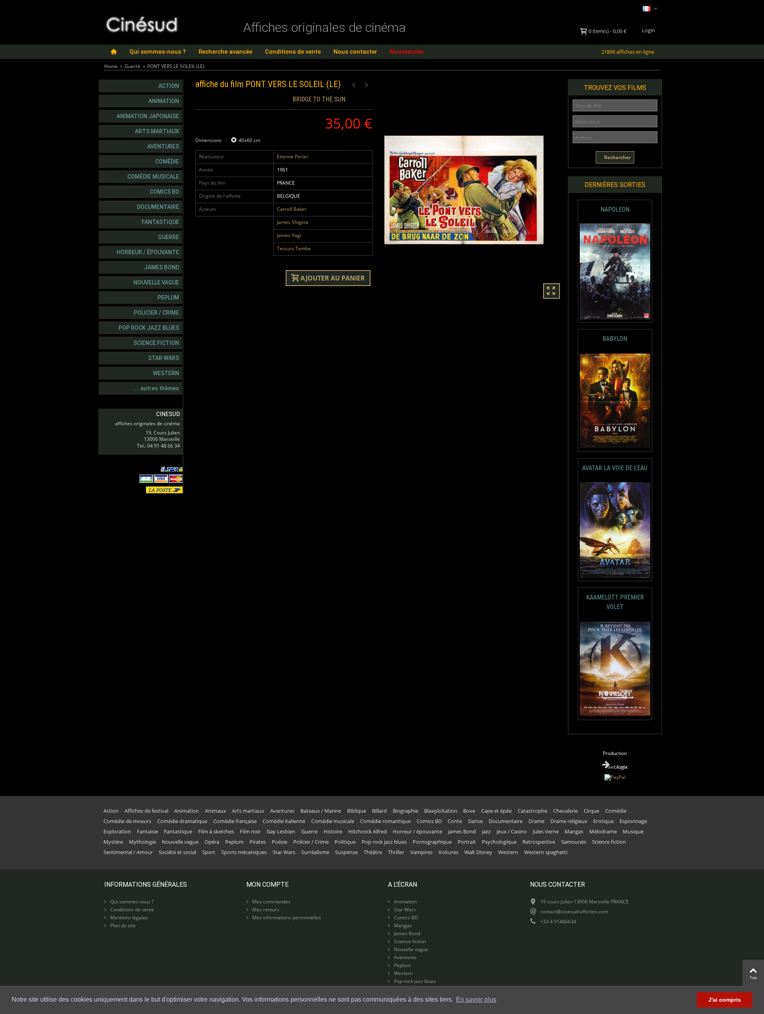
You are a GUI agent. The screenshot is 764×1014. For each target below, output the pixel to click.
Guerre (132, 66)
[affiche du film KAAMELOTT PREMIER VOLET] (615, 669)
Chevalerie (565, 810)
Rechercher (617, 157)
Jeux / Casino (512, 831)
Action (168, 86)
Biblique (356, 810)
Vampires (421, 852)
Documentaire (158, 207)
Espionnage (633, 821)
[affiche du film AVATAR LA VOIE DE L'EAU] (615, 530)
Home (111, 66)
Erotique (603, 821)
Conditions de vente (293, 51)
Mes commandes (270, 901)
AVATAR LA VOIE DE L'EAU (614, 468)
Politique (345, 841)
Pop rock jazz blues (149, 328)
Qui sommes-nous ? (157, 51)
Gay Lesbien (281, 831)
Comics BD (164, 192)
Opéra (212, 841)
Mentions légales (128, 917)
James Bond (161, 267)
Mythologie (142, 841)
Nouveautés (406, 51)
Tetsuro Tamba (294, 248)
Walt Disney (478, 852)
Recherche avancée (225, 51)
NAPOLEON (615, 209)
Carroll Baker (291, 209)
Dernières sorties (615, 185)
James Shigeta (292, 222)
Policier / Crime (156, 312)
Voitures (448, 852)
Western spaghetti (545, 852)
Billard (379, 810)
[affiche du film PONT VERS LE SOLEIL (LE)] (472, 190)
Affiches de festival (146, 810)
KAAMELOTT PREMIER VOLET (615, 602)
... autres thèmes (156, 388)
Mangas (574, 831)
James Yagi (289, 235)
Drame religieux (568, 821)
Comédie (167, 161)
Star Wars (163, 358)
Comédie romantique (385, 821)
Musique (633, 831)
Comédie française (235, 821)
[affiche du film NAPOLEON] (615, 271)
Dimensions (209, 140)
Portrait (467, 841)
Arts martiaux (157, 131)
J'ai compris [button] (724, 999)
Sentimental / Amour (128, 852)
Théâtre (373, 852)
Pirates (257, 841)
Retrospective (538, 841)
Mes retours (265, 909)
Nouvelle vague (156, 282)
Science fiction (156, 343)
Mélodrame (603, 831)
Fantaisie (147, 831)
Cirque (591, 810)
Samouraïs (573, 841)
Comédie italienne (284, 821)
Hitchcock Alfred (367, 831)
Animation (163, 101)
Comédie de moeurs (127, 821)
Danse (475, 821)
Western (166, 373)
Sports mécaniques (244, 852)
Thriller (396, 852)
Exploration (117, 831)
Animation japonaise (148, 116)
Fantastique (160, 222)
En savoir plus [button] (476, 999)
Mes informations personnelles (286, 917)
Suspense (346, 852)
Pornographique (432, 841)
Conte (455, 821)
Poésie (279, 841)
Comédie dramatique (182, 821)
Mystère (113, 841)
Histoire (333, 831)
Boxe (469, 810)
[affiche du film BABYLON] (615, 401)
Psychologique (499, 841)
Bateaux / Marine (320, 810)
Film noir (250, 831)
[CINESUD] (141, 23)
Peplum (168, 297)
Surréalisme (315, 852)
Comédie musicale (153, 176)
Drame (536, 821)
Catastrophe (532, 810)
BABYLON (614, 339)
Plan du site (122, 925)
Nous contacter (355, 51)
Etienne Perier (292, 156)
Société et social (177, 852)
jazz (486, 831)
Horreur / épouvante (148, 252)
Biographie (405, 810)
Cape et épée (496, 810)
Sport (208, 852)
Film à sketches (216, 831)
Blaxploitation (440, 810)
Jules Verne (546, 831)
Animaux (215, 810)
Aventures (163, 146)
